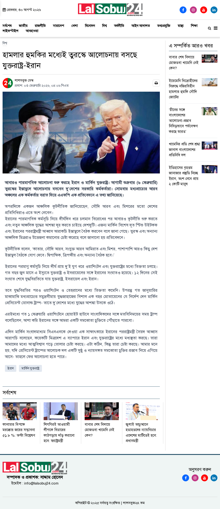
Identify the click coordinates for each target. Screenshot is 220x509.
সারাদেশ (58, 26)
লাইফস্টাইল (10, 31)
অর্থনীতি (119, 26)
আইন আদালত (140, 26)
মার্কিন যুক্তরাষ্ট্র (30, 368)
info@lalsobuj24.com (41, 483)
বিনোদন (90, 26)
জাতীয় (23, 26)
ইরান (11, 368)
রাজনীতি (40, 26)
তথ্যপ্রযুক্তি (163, 26)
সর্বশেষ (7, 26)
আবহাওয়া (32, 31)
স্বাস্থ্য (181, 26)
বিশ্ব (104, 26)
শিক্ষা (194, 26)
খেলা (74, 26)
